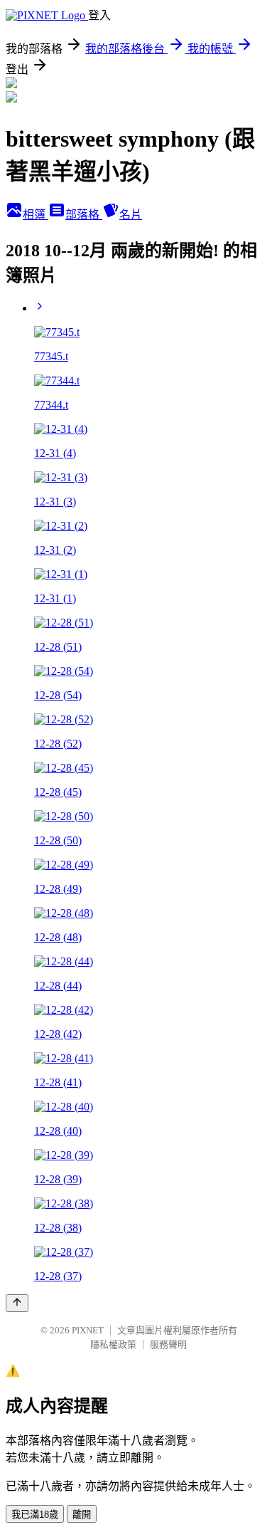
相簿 (35, 215)
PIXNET (88, 1330)
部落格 (83, 215)
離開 (81, 1514)
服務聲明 (168, 1344)
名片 (130, 215)
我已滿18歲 (34, 1514)
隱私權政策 (113, 1344)
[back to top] (17, 1303)
